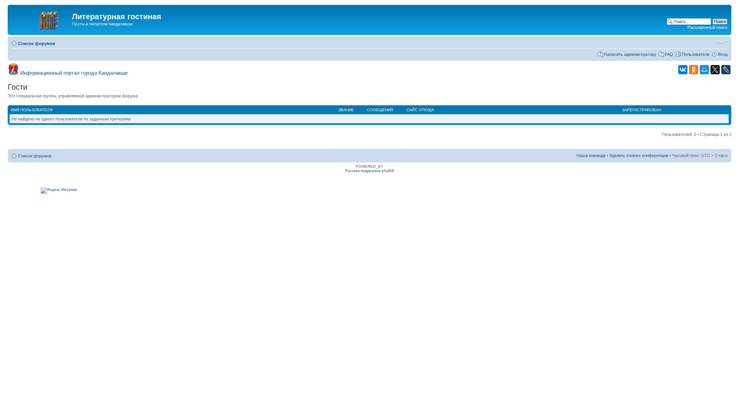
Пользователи (695, 54)
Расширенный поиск (707, 27)
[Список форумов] (41, 19)
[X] (715, 69)
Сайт (411, 110)
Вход (722, 54)
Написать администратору (630, 54)
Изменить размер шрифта (721, 41)
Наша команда (591, 155)
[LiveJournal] (726, 69)
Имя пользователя (31, 110)
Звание (346, 110)
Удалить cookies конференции (638, 155)
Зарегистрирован (641, 110)
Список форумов (36, 43)
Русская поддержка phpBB (369, 171)
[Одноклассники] (693, 69)
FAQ (669, 54)
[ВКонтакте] (682, 69)
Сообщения (380, 110)
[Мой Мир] (704, 69)
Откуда (426, 110)
